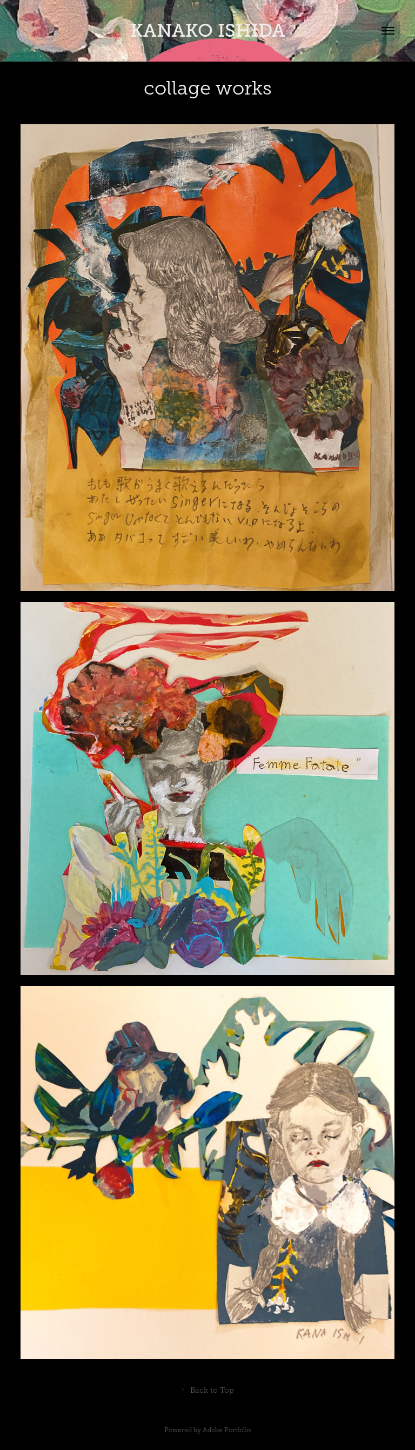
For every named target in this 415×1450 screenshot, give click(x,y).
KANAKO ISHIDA (207, 30)
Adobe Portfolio (227, 1430)
